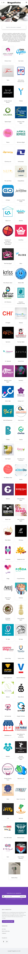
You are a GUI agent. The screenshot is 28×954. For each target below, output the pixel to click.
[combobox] (14, 27)
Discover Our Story (8, 921)
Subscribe (22, 896)
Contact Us (4, 933)
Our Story (4, 929)
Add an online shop (6, 931)
